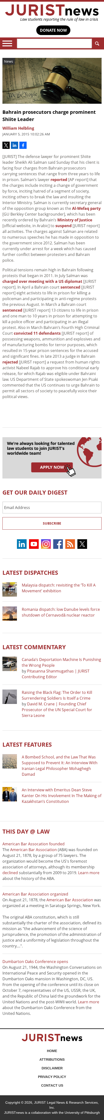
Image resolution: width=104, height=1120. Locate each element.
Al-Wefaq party (86, 208)
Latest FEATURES (27, 744)
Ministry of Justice (74, 220)
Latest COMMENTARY (34, 647)
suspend (63, 225)
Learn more (88, 872)
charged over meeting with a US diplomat (42, 281)
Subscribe (52, 523)
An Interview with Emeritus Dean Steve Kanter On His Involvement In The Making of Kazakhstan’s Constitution (61, 795)
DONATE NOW (53, 30)
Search (97, 43)
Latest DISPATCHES (30, 572)
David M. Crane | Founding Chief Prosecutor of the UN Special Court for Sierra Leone (57, 709)
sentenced (70, 287)
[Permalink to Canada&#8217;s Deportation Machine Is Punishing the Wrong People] (9, 664)
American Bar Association (33, 849)
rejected (10, 362)
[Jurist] (52, 13)
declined (10, 872)
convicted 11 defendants (37, 333)
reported (59, 179)
